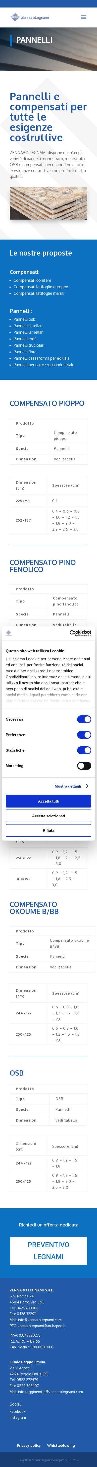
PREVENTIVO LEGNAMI (48, 1251)
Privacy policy (29, 1445)
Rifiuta (48, 830)
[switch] (84, 735)
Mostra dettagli (68, 786)
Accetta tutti (48, 801)
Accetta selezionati (48, 816)
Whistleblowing (61, 1445)
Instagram (18, 1417)
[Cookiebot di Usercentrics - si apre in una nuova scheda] (69, 633)
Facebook (17, 1411)
